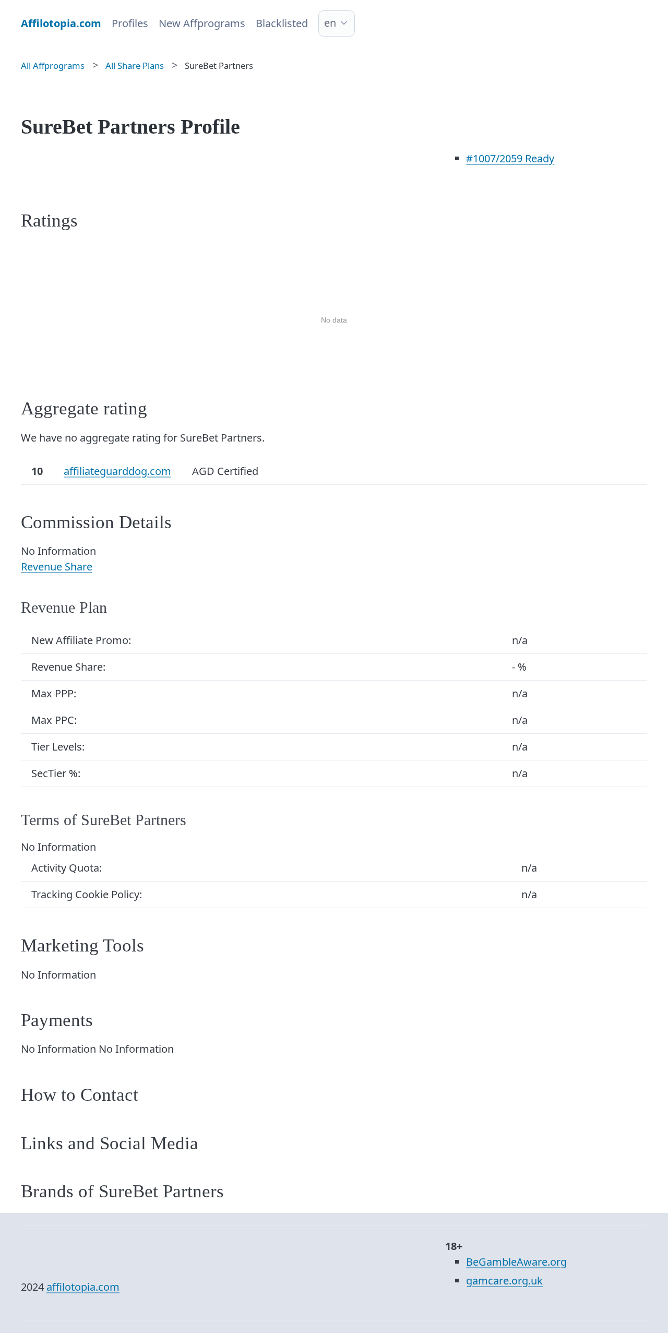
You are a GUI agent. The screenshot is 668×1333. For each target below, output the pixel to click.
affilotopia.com (83, 1287)
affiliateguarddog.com (117, 471)
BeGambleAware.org (516, 1262)
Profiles (130, 23)
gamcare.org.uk (504, 1281)
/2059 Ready (510, 158)
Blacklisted (282, 23)
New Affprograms (202, 23)
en (330, 23)
